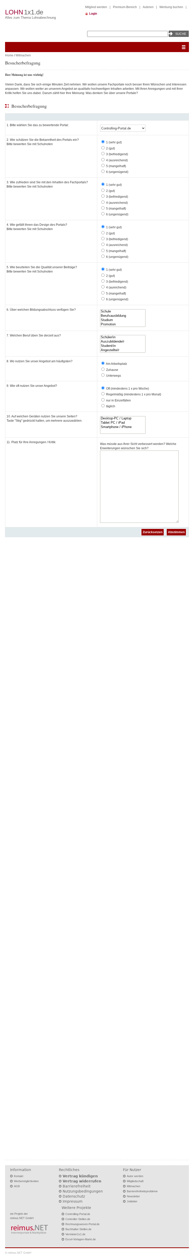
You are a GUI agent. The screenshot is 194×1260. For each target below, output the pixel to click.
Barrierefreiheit (76, 1186)
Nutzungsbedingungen (83, 1191)
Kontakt (18, 1176)
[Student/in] (122, 346)
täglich (110, 406)
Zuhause (112, 370)
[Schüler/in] (122, 337)
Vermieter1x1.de (75, 1234)
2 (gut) (110, 148)
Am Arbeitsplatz (116, 364)
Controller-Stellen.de (77, 1219)
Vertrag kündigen (80, 1176)
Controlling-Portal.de (77, 1214)
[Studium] (122, 320)
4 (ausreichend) (117, 160)
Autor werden (135, 1176)
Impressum (73, 1201)
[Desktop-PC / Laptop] (122, 418)
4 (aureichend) (116, 287)
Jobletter (132, 1201)
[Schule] (122, 311)
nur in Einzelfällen (118, 400)
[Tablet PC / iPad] (122, 423)
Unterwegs (113, 375)
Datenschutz (74, 1196)
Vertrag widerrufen (82, 1181)
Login (93, 13)
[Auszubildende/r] (122, 342)
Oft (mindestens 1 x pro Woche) (127, 388)
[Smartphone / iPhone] (122, 427)
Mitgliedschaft (135, 1181)
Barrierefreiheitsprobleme (142, 1191)
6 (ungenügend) (117, 172)
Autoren (148, 7)
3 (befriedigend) (117, 154)
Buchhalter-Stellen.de (78, 1229)
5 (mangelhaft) (116, 166)
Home (9, 55)
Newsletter (133, 1196)
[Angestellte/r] (122, 350)
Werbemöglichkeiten (26, 1181)
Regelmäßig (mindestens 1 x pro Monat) (133, 394)
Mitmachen (23, 55)
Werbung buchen (171, 7)
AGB (17, 1186)
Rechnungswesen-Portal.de (82, 1224)
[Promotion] (122, 324)
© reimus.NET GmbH (18, 1252)
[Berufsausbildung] (122, 316)
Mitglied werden (96, 7)
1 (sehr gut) (114, 142)
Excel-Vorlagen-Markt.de (80, 1239)
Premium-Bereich (125, 7)
